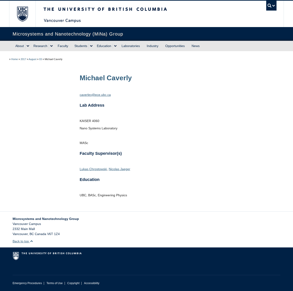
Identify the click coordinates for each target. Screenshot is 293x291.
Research (40, 46)
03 (40, 59)
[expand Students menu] (91, 46)
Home (14, 59)
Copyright (73, 283)
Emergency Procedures (27, 283)
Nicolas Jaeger (119, 169)
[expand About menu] (28, 46)
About (19, 46)
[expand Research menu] (51, 46)
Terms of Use (54, 283)
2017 (23, 59)
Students (80, 46)
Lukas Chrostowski (93, 169)
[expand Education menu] (115, 46)
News (196, 46)
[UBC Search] (271, 6)
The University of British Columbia (22, 14)
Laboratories (131, 46)
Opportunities (175, 46)
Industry (152, 46)
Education (104, 46)
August (32, 59)
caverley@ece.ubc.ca (95, 95)
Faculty (63, 46)
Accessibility (91, 283)
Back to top (21, 241)
